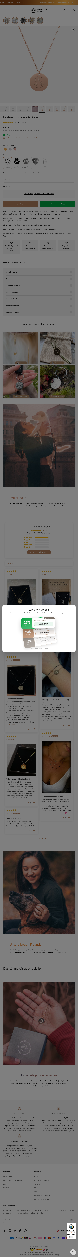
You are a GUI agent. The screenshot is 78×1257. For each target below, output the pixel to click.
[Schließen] (72, 608)
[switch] (71, 1237)
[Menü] (75, 1224)
